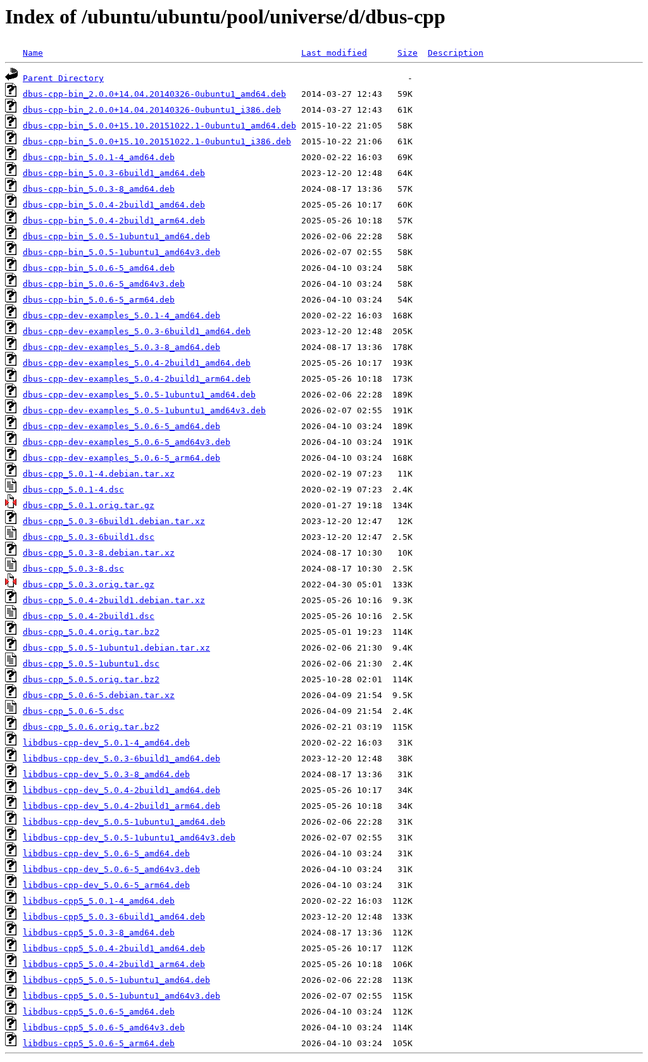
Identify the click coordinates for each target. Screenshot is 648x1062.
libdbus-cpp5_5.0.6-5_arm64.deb (99, 1043)
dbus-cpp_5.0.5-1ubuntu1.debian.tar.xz (116, 648)
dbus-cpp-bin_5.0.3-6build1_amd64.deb (114, 173)
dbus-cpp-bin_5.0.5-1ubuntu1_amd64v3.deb (121, 252)
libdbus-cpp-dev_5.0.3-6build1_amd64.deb (121, 758)
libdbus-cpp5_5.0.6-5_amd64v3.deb (104, 1027)
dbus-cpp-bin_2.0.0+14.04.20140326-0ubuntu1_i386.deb (152, 110)
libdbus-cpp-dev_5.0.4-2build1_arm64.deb (121, 806)
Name (33, 53)
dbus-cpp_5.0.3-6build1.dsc (88, 537)
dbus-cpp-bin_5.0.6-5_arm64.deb (99, 299)
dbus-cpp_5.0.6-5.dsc (73, 711)
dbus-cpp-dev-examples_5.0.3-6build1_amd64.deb (137, 331)
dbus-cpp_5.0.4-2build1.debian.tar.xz (114, 600)
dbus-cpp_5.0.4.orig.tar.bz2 (91, 632)
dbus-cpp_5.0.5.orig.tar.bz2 (91, 679)
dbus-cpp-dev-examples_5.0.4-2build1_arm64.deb (137, 379)
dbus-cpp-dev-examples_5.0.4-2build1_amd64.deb (137, 363)
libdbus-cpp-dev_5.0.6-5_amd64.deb (106, 853)
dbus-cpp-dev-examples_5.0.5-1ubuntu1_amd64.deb (139, 394)
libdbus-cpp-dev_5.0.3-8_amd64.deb (106, 774)
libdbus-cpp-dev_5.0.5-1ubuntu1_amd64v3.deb (129, 837)
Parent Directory (63, 78)
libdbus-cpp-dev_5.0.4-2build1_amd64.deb (121, 790)
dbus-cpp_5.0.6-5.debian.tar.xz (99, 695)
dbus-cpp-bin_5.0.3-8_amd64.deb (99, 189)
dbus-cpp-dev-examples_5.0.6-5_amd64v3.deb (126, 442)
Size (407, 53)
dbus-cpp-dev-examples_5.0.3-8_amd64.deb (121, 347)
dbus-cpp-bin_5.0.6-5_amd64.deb (99, 268)
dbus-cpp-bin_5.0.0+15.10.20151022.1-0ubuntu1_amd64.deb (159, 125)
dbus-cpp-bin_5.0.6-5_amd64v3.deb (104, 284)
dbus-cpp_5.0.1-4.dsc (73, 489)
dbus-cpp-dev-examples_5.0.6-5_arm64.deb (121, 458)
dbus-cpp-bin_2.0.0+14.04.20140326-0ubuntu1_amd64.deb (154, 94)
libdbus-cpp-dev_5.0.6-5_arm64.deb (106, 885)
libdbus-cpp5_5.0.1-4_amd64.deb (99, 901)
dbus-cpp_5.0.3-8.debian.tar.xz (99, 553)
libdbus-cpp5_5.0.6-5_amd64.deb (99, 1011)
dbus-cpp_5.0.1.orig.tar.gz (88, 505)
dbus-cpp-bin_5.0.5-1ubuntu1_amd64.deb (116, 236)
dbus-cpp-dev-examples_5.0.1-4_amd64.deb (121, 315)
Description (455, 53)
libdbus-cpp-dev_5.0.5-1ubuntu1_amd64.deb (124, 822)
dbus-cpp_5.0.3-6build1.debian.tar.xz (114, 521)
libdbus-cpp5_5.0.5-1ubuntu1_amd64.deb (116, 980)
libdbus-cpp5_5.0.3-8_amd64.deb (99, 932)
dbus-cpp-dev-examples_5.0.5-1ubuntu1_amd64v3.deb (144, 410)
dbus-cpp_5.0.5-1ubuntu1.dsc (91, 663)
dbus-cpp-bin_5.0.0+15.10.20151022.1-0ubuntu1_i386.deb (157, 141)
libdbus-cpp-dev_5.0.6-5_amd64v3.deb (111, 869)
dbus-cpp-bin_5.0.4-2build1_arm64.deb (114, 220)
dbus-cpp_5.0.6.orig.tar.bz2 (91, 727)
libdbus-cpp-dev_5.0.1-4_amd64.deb (106, 742)
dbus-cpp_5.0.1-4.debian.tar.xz (99, 473)
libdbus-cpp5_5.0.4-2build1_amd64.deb (114, 948)
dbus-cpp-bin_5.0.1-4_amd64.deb (99, 157)
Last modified (334, 53)
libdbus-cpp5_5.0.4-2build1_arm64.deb (114, 964)
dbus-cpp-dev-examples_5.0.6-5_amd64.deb (121, 426)
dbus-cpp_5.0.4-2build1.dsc (88, 616)
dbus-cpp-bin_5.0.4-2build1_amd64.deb (114, 204)
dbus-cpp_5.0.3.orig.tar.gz (88, 584)
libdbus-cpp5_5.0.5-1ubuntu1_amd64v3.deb (121, 996)
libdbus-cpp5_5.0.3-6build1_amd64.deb (114, 916)
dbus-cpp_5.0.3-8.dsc (73, 568)
